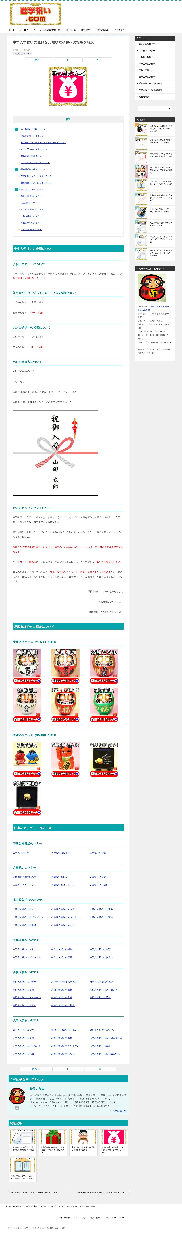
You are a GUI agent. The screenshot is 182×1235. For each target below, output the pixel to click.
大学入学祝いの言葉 (100, 1045)
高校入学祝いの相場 (23, 989)
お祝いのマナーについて (32, 136)
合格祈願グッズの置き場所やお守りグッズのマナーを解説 (161, 182)
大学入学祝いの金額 (61, 1038)
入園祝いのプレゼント (24, 885)
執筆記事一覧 (120, 1111)
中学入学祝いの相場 (61, 949)
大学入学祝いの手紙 (23, 1053)
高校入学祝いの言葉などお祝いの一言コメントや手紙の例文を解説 (161, 253)
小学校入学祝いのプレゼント (28, 917)
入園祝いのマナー (29, 203)
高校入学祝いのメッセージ (27, 997)
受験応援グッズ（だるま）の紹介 (36, 176)
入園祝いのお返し (99, 885)
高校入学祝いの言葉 (61, 997)
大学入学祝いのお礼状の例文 (105, 1053)
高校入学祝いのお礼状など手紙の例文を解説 (161, 224)
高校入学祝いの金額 (61, 989)
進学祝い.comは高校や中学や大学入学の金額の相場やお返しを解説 (161, 128)
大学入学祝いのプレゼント (27, 1045)
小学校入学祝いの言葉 (101, 917)
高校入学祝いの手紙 (100, 997)
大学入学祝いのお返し (63, 1053)
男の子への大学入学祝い (102, 1030)
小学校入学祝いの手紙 (24, 925)
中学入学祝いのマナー (22, 54)
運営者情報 (86, 30)
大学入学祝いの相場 (23, 1038)
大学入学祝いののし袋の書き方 (106, 1038)
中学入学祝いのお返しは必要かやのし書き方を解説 (83, 1148)
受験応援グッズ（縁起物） (151, 90)
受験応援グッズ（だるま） (151, 83)
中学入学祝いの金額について (32, 129)
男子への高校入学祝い (101, 981)
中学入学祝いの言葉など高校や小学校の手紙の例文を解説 (22, 1148)
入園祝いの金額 (98, 877)
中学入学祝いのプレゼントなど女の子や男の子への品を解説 (52, 1149)
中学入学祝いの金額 (100, 949)
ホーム (12, 30)
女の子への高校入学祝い (64, 981)
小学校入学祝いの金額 (101, 909)
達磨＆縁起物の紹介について (32, 169)
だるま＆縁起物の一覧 (50, 30)
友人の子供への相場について (34, 149)
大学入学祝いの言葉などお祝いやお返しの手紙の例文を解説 (161, 239)
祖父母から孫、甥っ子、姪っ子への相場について (43, 142)
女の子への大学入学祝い (64, 1030)
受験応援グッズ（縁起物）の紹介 (36, 183)
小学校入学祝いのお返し (64, 925)
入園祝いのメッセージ (63, 885)
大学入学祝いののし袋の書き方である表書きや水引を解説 (161, 155)
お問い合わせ (103, 30)
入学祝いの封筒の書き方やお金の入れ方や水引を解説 (161, 141)
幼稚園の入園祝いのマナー (27, 877)
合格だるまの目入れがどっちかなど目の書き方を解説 (161, 210)
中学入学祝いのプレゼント (27, 957)
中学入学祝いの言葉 (61, 957)
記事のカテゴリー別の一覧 (31, 189)
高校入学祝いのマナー (31, 223)
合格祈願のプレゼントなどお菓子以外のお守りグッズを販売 (161, 170)
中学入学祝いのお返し (101, 957)
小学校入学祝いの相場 (63, 909)
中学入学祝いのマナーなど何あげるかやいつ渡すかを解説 (22, 1177)
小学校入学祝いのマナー (32, 209)
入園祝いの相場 (59, 877)
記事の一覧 (71, 30)
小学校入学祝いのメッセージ (66, 917)
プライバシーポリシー (114, 1217)
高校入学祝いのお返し (24, 1005)
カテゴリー (25, 30)
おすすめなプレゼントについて (35, 162)
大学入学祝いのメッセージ (65, 1045)
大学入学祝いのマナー (31, 229)
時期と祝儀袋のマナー (31, 196)
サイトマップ (80, 1217)
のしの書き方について (31, 156)
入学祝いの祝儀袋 (60, 853)
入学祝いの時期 (21, 853)
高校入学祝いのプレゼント (104, 989)
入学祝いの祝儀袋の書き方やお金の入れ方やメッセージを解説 (161, 197)
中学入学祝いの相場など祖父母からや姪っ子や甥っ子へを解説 (113, 1149)
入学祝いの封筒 (98, 853)
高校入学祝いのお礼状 (63, 1005)
